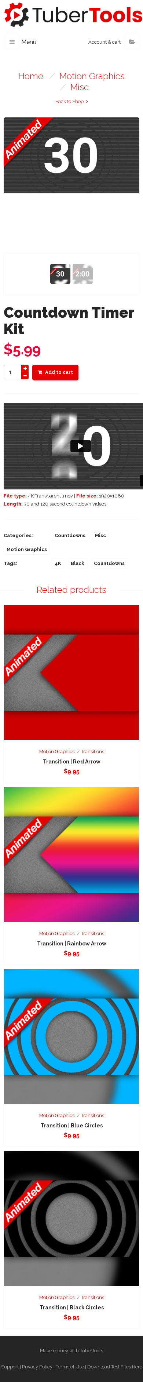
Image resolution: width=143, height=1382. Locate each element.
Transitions (92, 751)
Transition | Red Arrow (71, 762)
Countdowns (70, 535)
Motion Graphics (92, 76)
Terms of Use (70, 1367)
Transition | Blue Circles (72, 1125)
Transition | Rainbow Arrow (71, 944)
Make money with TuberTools (71, 1350)
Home (30, 76)
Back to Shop (69, 101)
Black (77, 563)
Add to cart (59, 372)
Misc (79, 87)
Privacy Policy (37, 1367)
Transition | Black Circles (72, 1307)
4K (58, 563)
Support (10, 1367)
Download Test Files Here (114, 1367)
